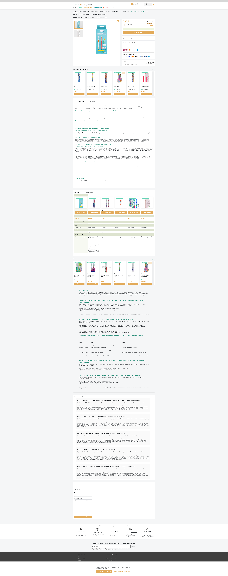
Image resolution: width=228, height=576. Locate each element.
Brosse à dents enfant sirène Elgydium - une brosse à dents (94, 210)
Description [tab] (80, 101)
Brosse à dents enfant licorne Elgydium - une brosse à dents (107, 210)
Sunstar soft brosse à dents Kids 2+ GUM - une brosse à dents (79, 276)
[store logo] (79, 4)
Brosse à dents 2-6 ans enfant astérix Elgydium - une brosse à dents (92, 86)
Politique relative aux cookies (101, 568)
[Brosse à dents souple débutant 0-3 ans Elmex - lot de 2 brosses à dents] (121, 202)
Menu (76, 7)
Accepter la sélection (104, 571)
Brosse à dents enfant (124, 11)
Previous (152, 69)
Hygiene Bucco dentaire (105, 11)
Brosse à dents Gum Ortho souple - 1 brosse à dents (105, 276)
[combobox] (110, 4)
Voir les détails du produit (102, 17)
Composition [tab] (92, 101)
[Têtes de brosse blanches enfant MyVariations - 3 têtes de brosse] (147, 202)
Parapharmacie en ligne (84, 11)
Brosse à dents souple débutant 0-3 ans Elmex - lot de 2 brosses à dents (120, 210)
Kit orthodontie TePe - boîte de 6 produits (80, 210)
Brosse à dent (115, 11)
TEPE (96, 17)
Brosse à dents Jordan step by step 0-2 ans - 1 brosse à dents (119, 86)
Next (154, 69)
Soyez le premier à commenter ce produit (82, 17)
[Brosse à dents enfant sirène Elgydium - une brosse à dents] (94, 202)
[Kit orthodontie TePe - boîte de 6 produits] (81, 202)
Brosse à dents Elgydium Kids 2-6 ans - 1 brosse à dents (119, 276)
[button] (118, 21)
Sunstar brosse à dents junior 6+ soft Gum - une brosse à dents (134, 210)
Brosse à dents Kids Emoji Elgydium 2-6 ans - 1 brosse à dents (106, 86)
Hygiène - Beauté (94, 11)
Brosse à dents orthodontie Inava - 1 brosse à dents (133, 276)
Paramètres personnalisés (122, 571)
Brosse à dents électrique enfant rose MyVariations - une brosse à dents (146, 86)
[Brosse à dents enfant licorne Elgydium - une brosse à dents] (107, 202)
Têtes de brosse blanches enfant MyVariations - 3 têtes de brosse (147, 210)
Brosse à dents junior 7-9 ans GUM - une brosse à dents (79, 86)
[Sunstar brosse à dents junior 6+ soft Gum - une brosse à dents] (134, 202)
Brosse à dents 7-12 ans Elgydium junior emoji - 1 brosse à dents (132, 86)
